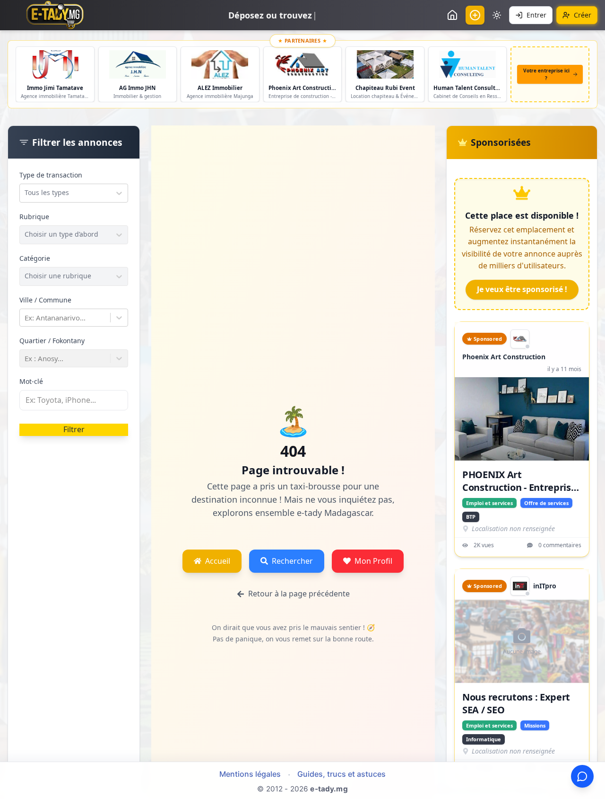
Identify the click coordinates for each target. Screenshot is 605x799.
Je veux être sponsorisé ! (522, 289)
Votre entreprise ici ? (546, 74)
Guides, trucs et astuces (341, 774)
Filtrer (74, 429)
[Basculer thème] (496, 15)
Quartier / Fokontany (52, 340)
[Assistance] (582, 776)
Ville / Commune (45, 299)
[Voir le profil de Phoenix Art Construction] (303, 64)
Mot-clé (31, 381)
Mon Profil (373, 561)
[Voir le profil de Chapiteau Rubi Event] (385, 64)
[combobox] (25, 192)
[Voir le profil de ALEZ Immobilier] (220, 64)
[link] (519, 338)
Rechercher (292, 561)
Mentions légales (250, 774)
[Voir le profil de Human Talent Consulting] (468, 64)
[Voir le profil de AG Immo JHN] (138, 64)
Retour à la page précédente (299, 593)
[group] (519, 338)
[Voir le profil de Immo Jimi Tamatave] (55, 64)
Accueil (217, 561)
